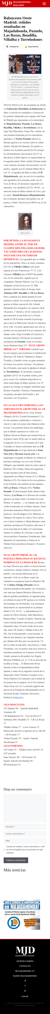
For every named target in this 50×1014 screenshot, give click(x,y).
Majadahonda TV (25, 971)
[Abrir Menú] (44, 3)
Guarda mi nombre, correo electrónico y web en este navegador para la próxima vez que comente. (25, 849)
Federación (18, 697)
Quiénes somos (25, 961)
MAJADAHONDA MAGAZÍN (22, 3)
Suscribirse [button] (31, 46)
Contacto (25, 966)
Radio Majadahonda (25, 976)
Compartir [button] (14, 46)
